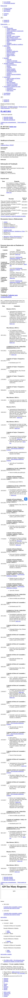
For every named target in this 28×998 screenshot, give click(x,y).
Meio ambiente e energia (12, 37)
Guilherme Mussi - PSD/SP (7, 145)
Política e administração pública (14, 39)
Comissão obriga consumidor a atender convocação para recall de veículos (13, 914)
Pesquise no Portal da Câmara (8, 103)
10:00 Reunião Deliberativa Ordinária (16, 258)
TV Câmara (9, 81)
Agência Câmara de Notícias (13, 78)
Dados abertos (10, 90)
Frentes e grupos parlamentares (14, 62)
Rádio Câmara (10, 79)
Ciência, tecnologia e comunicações (15, 31)
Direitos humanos (11, 33)
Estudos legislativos (11, 70)
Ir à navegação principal (9, 3)
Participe (9, 75)
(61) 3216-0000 (21, 973)
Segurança (9, 43)
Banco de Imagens (11, 82)
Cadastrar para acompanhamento (9, 122)
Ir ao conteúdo (7, 1)
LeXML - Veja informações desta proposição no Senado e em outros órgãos (14, 961)
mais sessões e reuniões (6, 954)
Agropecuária (10, 28)
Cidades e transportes (12, 29)
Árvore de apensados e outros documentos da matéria (13, 216)
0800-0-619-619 (16, 972)
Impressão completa (8, 118)
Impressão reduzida (8, 117)
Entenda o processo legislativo (14, 74)
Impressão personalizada (9, 119)
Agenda (8, 47)
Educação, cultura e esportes (13, 36)
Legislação (9, 73)
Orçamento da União (11, 71)
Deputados (6, 58)
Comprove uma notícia (12, 85)
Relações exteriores (11, 40)
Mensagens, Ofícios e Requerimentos (12, 236)
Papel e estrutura (10, 54)
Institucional (6, 45)
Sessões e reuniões (11, 69)
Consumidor (9, 32)
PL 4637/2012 (6, 111)
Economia (9, 35)
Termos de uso (7, 993)
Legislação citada (8, 230)
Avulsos (5, 222)
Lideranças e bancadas (12, 60)
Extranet (6, 996)
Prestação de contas (11, 89)
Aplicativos (6, 994)
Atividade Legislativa (9, 63)
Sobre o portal (7, 992)
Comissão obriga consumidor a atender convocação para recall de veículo (13, 907)
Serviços (9, 48)
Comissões (9, 67)
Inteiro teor (12, 126)
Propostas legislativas (12, 64)
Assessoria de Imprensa (12, 83)
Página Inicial (4, 106)
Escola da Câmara (11, 52)
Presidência (9, 50)
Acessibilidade (7, 9)
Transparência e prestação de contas (12, 86)
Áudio (8, 931)
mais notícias (4, 917)
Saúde (8, 41)
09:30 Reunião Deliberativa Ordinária (16, 269)
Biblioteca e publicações (12, 51)
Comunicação (7, 77)
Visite (8, 56)
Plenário (8, 66)
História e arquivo (11, 55)
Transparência (10, 88)
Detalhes (9, 932)
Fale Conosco (7, 11)
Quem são (9, 59)
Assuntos (6, 26)
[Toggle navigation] (7, 24)
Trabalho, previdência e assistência (15, 44)
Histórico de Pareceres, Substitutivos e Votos (14, 231)
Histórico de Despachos (9, 227)
